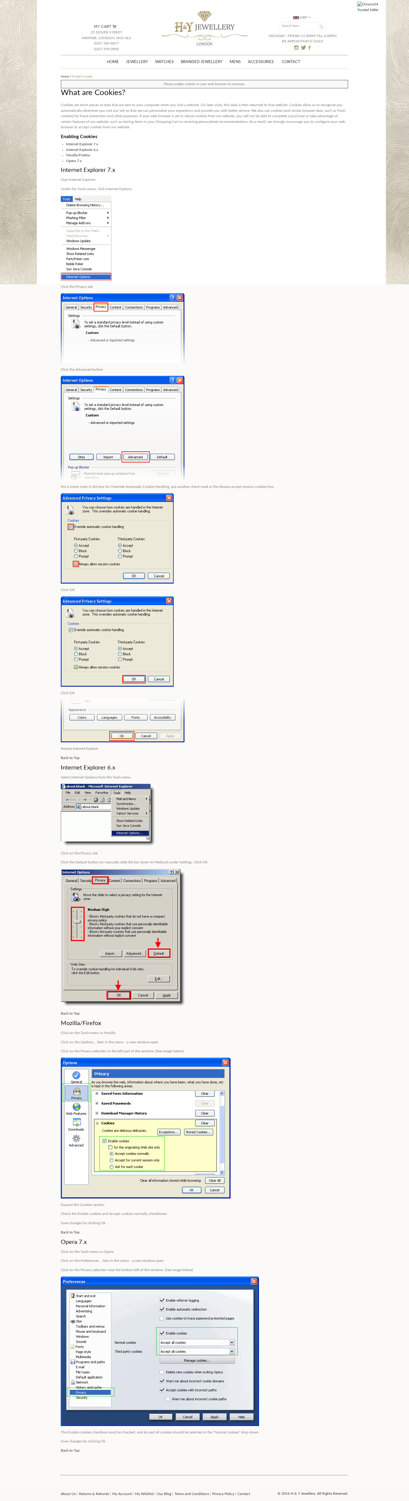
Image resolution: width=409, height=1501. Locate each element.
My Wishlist (144, 1494)
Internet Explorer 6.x (82, 150)
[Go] (320, 26)
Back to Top (70, 758)
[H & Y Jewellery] (204, 11)
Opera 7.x (74, 161)
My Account (122, 1494)
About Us (68, 1494)
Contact (243, 1494)
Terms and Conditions (192, 1494)
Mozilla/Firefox (78, 155)
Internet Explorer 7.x (82, 144)
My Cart (102, 26)
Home (65, 76)
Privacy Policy (223, 1494)
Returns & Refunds (94, 1494)
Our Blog (164, 1494)
